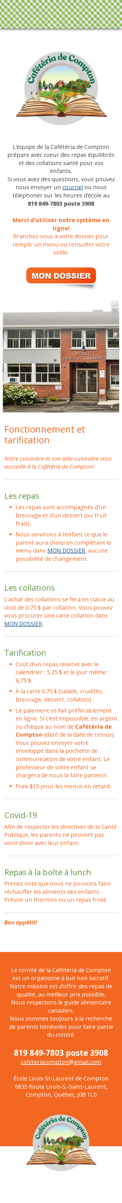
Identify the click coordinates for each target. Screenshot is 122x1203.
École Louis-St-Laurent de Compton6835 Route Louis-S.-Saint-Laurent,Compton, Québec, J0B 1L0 (61, 1086)
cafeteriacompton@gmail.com (61, 1062)
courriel (72, 187)
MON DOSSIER (66, 550)
